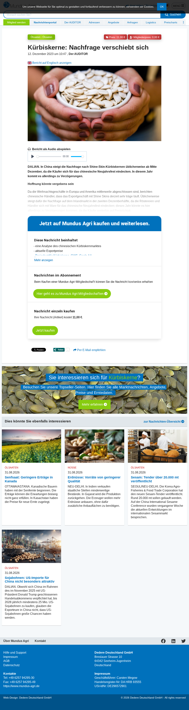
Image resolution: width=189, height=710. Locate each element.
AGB (6, 660)
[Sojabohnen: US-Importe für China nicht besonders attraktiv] (31, 546)
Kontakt (40, 641)
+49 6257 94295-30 (21, 677)
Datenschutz (11, 665)
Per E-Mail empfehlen (91, 350)
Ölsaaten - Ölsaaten (41, 37)
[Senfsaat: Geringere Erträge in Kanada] (31, 446)
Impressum (10, 656)
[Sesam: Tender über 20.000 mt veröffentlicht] (157, 446)
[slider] (49, 156)
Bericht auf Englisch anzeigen (51, 62)
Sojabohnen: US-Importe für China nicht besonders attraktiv (29, 579)
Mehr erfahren (93, 404)
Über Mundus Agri (16, 641)
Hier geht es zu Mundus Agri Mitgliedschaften (70, 294)
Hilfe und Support (14, 652)
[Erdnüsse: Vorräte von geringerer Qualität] (94, 446)
